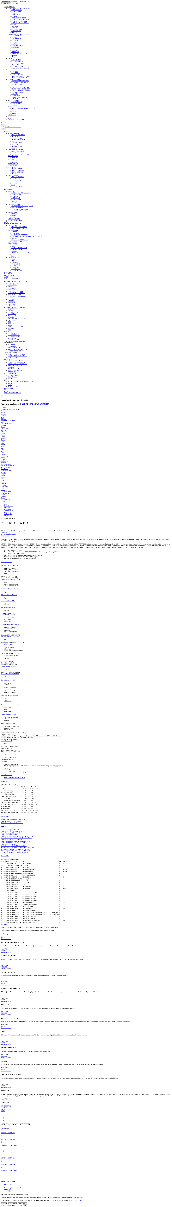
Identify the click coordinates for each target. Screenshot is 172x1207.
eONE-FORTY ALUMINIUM (20, 23)
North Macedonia (6, 470)
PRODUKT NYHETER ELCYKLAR (19, 8)
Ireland (3, 444)
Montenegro (4, 461)
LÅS (12, 256)
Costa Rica (4, 425)
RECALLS (14, 94)
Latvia (2, 452)
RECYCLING (15, 98)
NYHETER (7, 272)
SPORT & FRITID (16, 146)
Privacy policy (78, 1200)
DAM (13, 185)
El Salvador (4, 432)
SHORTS (14, 261)
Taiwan (3, 494)
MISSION (14, 55)
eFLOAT (14, 13)
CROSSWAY (15, 165)
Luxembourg (4, 456)
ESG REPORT (15, 65)
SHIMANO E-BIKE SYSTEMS (20, 76)
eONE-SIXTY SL (16, 10)
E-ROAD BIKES (13, 212)
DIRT (13, 48)
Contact (13, 111)
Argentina (3, 414)
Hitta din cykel (12, 115)
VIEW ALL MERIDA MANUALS (14, 778)
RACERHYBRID (13, 156)
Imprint (13, 110)
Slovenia (3, 485)
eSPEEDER (14, 32)
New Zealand (4, 469)
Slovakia (3, 483)
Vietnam (3, 501)
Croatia (3, 427)
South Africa (4, 486)
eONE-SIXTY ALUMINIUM (20, 19)
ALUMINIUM (15, 73)
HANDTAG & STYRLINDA (20, 235)
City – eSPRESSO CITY (18, 211)
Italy (2, 448)
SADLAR (14, 238)
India (2, 443)
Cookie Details (22, 1203)
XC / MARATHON (17, 138)
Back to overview (6, 939)
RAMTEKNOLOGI (17, 74)
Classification (8, 515)
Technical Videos (9, 510)
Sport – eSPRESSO (17, 207)
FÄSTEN (14, 246)
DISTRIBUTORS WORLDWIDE (21, 87)
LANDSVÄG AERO (17, 151)
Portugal (3, 477)
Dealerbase (7, 1189)
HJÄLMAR (14, 262)
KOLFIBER (15, 71)
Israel (2, 446)
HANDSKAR (15, 265)
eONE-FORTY (15, 16)
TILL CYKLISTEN (13, 257)
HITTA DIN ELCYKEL (15, 220)
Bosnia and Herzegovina (8, 420)
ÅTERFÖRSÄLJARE (17, 95)
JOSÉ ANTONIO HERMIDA (20, 81)
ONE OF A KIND (16, 102)
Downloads (7, 509)
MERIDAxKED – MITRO (19, 227)
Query (2, 123)
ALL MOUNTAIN (16, 143)
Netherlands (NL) (6, 464)
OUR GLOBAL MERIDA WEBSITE (35, 404)
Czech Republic (5, 428)
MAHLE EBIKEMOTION (19, 77)
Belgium (3, 419)
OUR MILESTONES (17, 66)
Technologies (8, 514)
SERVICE (11, 86)
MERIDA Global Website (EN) (10, 409)
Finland (3, 435)
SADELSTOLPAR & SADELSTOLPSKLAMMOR (26, 236)
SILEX (13, 56)
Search (3, 124)
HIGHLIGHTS (12, 225)
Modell (6, 504)
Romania (3, 478)
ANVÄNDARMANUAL (18, 92)
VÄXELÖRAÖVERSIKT (19, 97)
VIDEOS (14, 105)
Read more (4, 532)
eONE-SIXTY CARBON (18, 18)
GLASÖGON (15, 269)
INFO (9, 107)
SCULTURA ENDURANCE (20, 53)
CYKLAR (7, 131)
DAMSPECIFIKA (16, 270)
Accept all (4, 1203)
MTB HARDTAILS (17, 136)
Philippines (4, 473)
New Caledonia (5, 467)
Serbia (2, 480)
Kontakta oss (8, 1184)
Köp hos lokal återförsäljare (8, 534)
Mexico (3, 459)
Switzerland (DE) (6, 491)
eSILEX (13, 215)
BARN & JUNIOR (13, 167)
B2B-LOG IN (8, 273)
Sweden (3, 490)
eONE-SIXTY (15, 15)
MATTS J (14, 173)
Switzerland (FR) (5, 493)
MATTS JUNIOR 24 (17, 169)
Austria (3, 417)
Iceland (3, 441)
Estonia (3, 433)
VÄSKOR (14, 244)
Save (24, 1205)
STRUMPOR (15, 267)
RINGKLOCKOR (16, 249)
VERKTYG (15, 254)
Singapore (3, 482)
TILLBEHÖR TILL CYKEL (19, 240)
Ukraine (3, 498)
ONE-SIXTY (15, 37)
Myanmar (3, 462)
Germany (3, 438)
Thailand (3, 496)
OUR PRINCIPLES (17, 61)
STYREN (14, 231)
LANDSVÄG (15, 152)
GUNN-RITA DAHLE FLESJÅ (20, 82)
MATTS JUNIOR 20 (17, 170)
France (3, 436)
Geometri (7, 507)
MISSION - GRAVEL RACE (20, 162)
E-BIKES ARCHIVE (14, 219)
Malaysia (3, 457)
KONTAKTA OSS (9, 275)
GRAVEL (11, 159)
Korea (2, 451)
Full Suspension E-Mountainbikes (21, 193)
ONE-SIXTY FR (16, 39)
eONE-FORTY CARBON (19, 21)
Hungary (3, 440)
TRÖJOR (14, 259)
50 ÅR (6, 222)
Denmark (3, 430)
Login (9, 118)
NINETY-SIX (15, 42)
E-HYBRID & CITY (14, 204)
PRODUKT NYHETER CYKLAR (18, 34)
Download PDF (5, 924)
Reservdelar (7, 512)
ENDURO (14, 144)
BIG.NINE (14, 44)
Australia (3, 415)
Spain (2, 488)
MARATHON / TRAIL (18, 139)
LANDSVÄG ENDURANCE (20, 154)
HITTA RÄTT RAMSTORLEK (20, 90)
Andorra (3, 412)
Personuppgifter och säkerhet (12, 1188)
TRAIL (13, 141)
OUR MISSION (16, 60)
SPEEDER (14, 157)
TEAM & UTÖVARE (14, 79)
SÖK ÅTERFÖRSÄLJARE (16, 119)
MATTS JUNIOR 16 (17, 172)
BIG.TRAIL (15, 47)
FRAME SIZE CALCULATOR (20, 89)
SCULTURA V (16, 113)
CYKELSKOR (15, 264)
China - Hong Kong (6, 423)
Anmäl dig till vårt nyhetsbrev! (20, 68)
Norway (3, 472)
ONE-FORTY (15, 40)
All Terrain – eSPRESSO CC (19, 209)
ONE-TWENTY (16, 35)
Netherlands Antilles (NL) (8, 465)
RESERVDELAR (16, 241)
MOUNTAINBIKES (14, 133)
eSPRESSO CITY (16, 29)
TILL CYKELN (12, 243)
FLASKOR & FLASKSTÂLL (20, 252)
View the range (5, 1128)
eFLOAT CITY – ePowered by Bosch (22, 206)
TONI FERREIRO (16, 84)
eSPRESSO (14, 27)
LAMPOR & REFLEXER (19, 248)
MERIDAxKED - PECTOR (19, 228)
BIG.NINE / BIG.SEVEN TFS (20, 45)
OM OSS (10, 58)
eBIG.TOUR (15, 26)
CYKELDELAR (13, 230)
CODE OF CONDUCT (18, 63)
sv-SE (6, 389)
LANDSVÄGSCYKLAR (15, 149)
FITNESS (14, 214)
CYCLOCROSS (16, 180)
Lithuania (3, 454)
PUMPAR (14, 251)
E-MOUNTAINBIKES (14, 191)
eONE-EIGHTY (16, 11)
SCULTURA (15, 52)
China (2, 422)
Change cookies (12, 1203)
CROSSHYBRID (13, 164)
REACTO (14, 50)
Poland (3, 475)
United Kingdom (5, 499)
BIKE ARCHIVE (13, 175)
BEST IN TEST (16, 103)
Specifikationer (8, 506)
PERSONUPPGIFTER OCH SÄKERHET (23, 108)
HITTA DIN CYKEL (14, 188)
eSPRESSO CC (16, 31)
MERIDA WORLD (13, 100)
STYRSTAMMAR (16, 233)
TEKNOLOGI (12, 69)
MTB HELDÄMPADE (18, 135)
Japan (2, 449)
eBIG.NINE (14, 24)
